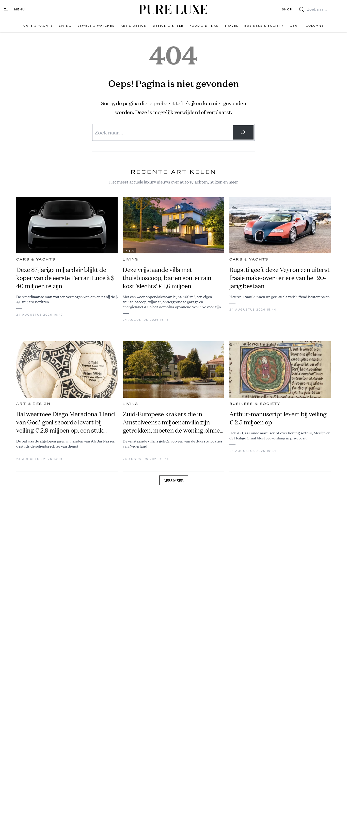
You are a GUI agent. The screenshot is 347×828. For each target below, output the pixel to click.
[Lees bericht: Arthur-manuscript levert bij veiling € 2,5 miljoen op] (280, 369)
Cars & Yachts (35, 259)
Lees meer (174, 480)
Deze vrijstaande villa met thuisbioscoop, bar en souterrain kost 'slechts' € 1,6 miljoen (167, 278)
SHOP (287, 9)
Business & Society (255, 403)
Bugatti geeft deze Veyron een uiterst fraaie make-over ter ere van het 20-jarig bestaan (279, 278)
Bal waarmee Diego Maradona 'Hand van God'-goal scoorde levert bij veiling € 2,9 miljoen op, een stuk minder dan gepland (65, 422)
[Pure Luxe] (173, 9)
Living (130, 259)
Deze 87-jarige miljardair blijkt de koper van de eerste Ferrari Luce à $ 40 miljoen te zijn (65, 278)
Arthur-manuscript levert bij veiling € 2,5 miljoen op (277, 418)
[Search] (243, 132)
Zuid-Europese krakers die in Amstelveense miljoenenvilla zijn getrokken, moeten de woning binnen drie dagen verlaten (173, 422)
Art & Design (33, 403)
